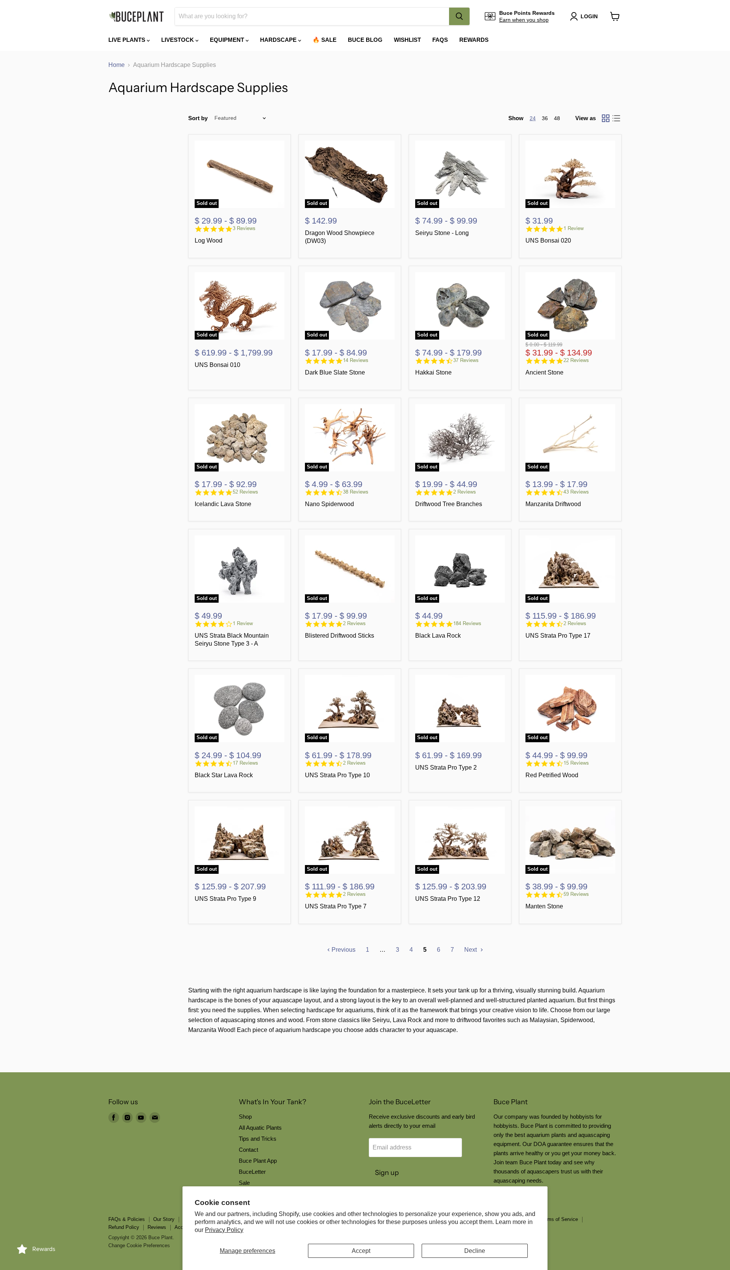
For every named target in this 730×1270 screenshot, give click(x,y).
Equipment (228, 40)
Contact (248, 1149)
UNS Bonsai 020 (548, 240)
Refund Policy (123, 1227)
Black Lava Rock (438, 635)
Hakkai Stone (433, 372)
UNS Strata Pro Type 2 (446, 767)
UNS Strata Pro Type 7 (336, 906)
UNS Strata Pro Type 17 (557, 635)
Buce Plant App (258, 1160)
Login (589, 16)
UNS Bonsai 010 (217, 365)
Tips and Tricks (257, 1138)
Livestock (178, 40)
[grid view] (605, 118)
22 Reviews (576, 360)
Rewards (474, 40)
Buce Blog (365, 40)
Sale (244, 1183)
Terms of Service (559, 1219)
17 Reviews (245, 763)
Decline (474, 1251)
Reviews (157, 1227)
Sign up (387, 1172)
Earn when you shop (524, 20)
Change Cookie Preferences (139, 1245)
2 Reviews (464, 492)
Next (471, 949)
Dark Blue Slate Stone (335, 372)
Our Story (164, 1219)
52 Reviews (245, 492)
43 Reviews (576, 492)
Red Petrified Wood (551, 775)
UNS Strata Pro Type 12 (447, 898)
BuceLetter (252, 1171)
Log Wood (208, 240)
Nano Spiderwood (329, 504)
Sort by (198, 118)
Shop (245, 1116)
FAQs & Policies (126, 1219)
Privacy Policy (224, 1230)
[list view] (616, 118)
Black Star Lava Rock (224, 775)
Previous (342, 949)
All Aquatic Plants (260, 1127)
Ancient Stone (544, 372)
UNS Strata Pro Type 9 (225, 898)
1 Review (573, 228)
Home (116, 65)
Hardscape (279, 40)
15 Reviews (576, 763)
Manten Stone (544, 906)
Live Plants (127, 40)
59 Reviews (576, 894)
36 (545, 118)
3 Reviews (244, 228)
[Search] (459, 16)
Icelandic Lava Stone (223, 504)
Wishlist (407, 40)
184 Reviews (467, 623)
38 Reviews (355, 492)
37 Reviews (466, 360)
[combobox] (312, 16)
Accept (361, 1251)
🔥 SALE (324, 40)
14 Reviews (355, 360)
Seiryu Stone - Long (442, 233)
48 (557, 118)
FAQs (440, 40)
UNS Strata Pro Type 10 (337, 775)
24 (533, 118)
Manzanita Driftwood (553, 504)
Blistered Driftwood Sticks (339, 635)
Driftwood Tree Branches (448, 504)
